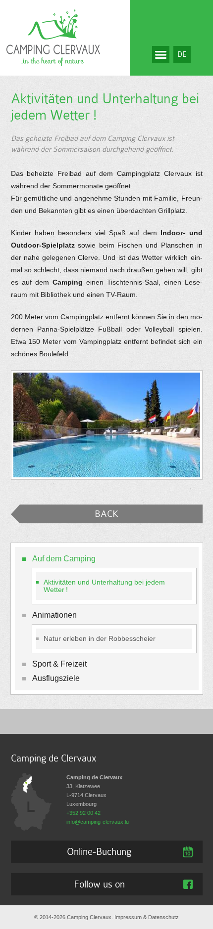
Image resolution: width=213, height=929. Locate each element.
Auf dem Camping (64, 558)
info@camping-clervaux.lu (97, 822)
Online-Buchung (99, 851)
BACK (106, 513)
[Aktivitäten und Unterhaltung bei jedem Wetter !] (106, 425)
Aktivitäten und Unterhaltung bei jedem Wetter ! (104, 586)
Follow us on (99, 884)
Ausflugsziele (56, 678)
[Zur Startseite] (53, 37)
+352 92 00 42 (83, 813)
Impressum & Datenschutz (146, 917)
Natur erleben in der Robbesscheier (100, 638)
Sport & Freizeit (59, 664)
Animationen (54, 615)
